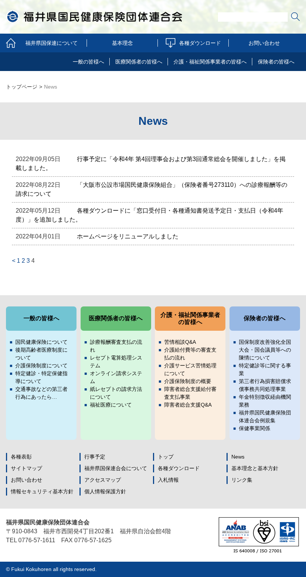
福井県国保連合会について (115, 468)
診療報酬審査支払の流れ (116, 346)
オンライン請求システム (116, 377)
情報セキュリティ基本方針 (42, 491)
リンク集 (241, 480)
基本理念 (122, 43)
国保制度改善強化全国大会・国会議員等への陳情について (265, 350)
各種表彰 (21, 457)
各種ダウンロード (200, 43)
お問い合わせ (264, 43)
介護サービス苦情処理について (190, 369)
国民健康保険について (41, 342)
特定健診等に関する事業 (265, 369)
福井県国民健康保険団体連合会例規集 (265, 416)
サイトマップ (26, 468)
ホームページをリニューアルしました (127, 236)
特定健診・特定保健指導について (41, 377)
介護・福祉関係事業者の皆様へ (210, 62)
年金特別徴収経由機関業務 (265, 401)
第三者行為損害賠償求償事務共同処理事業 (265, 385)
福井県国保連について (51, 43)
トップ (166, 457)
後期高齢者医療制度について (41, 354)
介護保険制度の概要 (187, 381)
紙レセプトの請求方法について (116, 393)
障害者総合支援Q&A (188, 405)
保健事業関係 (254, 428)
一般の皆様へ (88, 62)
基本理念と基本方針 (254, 468)
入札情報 (168, 480)
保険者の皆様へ (276, 62)
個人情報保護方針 (105, 491)
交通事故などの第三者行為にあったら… (41, 393)
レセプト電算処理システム (116, 361)
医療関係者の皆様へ (138, 62)
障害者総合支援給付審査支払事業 (190, 393)
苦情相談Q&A (180, 342)
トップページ (21, 87)
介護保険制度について (41, 365)
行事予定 (94, 457)
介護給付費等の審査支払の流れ (190, 354)
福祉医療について (111, 405)
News (237, 457)
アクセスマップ (102, 480)
